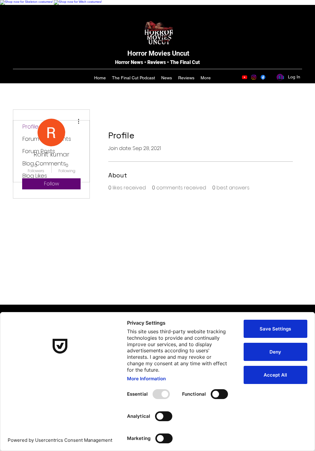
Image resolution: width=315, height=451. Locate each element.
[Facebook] (263, 77)
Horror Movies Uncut (158, 53)
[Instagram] (254, 77)
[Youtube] (244, 77)
